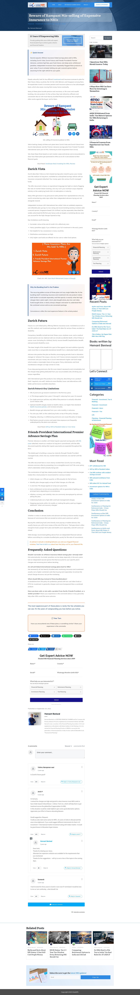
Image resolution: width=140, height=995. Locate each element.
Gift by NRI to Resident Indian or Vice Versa (60, 427)
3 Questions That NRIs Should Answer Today (101, 56)
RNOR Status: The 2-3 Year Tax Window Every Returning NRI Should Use (102, 316)
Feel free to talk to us (43, 544)
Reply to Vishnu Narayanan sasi (71, 782)
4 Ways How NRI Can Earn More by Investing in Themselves (101, 81)
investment (57, 79)
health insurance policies (38, 407)
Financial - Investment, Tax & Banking (41, 24)
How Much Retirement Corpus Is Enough (61, 278)
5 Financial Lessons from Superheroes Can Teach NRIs (101, 137)
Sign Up (96, 977)
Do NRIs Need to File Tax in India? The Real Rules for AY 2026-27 (101, 329)
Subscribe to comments (79, 912)
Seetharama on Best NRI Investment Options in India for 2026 (100, 515)
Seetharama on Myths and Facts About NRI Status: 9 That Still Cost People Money (101, 530)
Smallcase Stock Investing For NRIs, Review (60, 164)
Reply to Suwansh (75, 896)
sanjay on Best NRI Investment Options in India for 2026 (100, 501)
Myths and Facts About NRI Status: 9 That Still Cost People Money (101, 309)
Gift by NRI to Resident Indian (100, 469)
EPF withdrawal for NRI (98, 466)
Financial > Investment (99, 405)
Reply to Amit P (76, 834)
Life (93, 415)
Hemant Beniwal (46, 841)
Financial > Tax (97, 411)
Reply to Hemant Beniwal (73, 868)
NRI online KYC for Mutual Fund (100, 483)
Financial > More (60, 24)
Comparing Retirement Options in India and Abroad (81, 952)
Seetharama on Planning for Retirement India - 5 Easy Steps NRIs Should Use (101, 508)
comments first (79, 746)
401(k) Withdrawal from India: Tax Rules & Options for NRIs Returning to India (101, 109)
